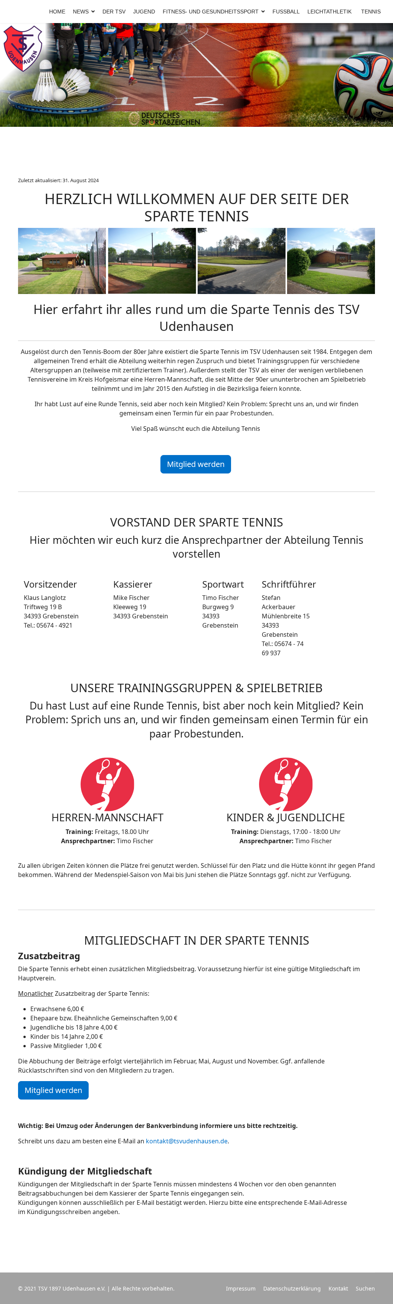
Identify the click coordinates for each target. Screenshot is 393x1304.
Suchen (365, 1288)
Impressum (241, 1288)
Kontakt (338, 1288)
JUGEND (144, 11)
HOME (57, 11)
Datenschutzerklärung (292, 1288)
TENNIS (371, 11)
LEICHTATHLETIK (329, 11)
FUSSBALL (286, 11)
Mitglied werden (196, 464)
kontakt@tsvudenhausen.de (187, 1141)
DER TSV (113, 11)
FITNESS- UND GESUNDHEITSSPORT (211, 11)
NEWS (81, 11)
